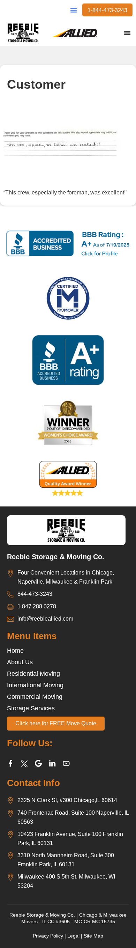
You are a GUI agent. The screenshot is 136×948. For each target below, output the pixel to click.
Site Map (93, 936)
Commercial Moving (34, 696)
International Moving (35, 685)
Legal (73, 936)
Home (15, 650)
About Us (20, 662)
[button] (73, 10)
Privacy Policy (48, 936)
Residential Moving (33, 673)
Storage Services (31, 708)
